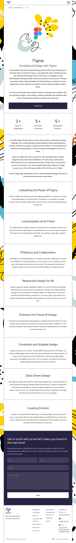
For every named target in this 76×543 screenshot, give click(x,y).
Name (11, 460)
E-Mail (42, 460)
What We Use (18, 8)
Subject (11, 468)
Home (10, 8)
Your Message (13, 475)
